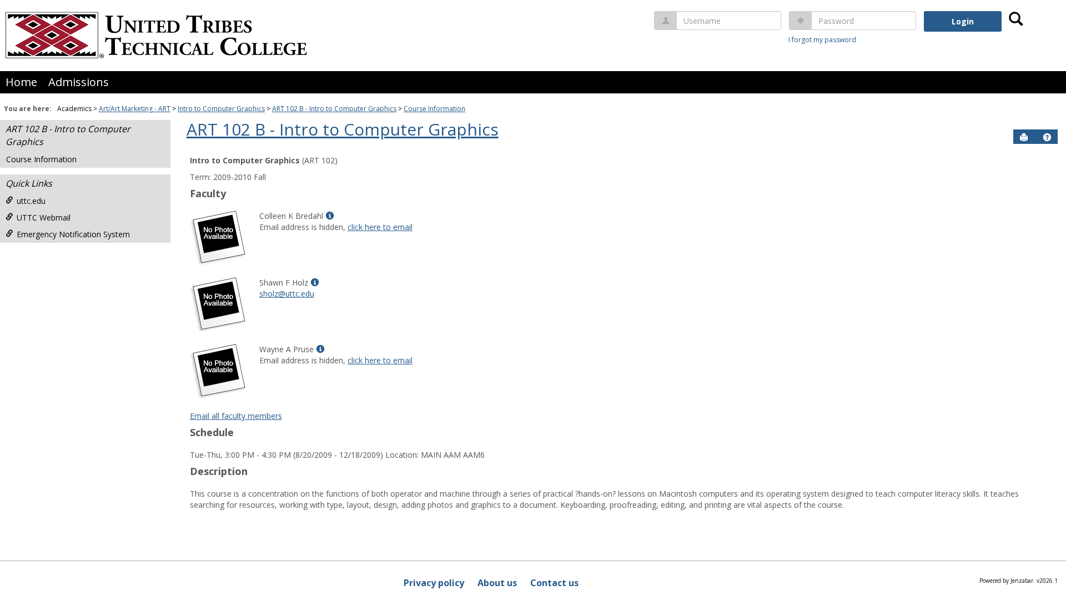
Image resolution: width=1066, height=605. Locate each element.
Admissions (78, 81)
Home (21, 81)
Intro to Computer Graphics (221, 108)
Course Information (434, 108)
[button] (1047, 137)
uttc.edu (31, 201)
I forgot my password (822, 39)
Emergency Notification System (73, 234)
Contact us (554, 583)
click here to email (380, 227)
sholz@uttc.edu (286, 293)
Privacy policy (434, 583)
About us (497, 583)
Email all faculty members (236, 416)
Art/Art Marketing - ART (134, 108)
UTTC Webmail (44, 217)
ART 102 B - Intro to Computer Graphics (334, 108)
